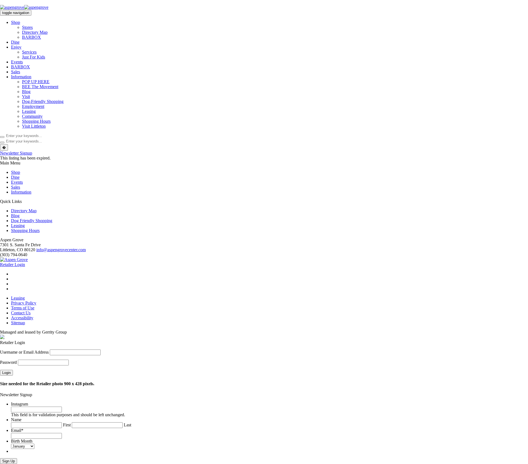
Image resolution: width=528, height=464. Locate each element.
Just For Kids (33, 57)
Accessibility (22, 317)
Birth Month (21, 441)
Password (8, 362)
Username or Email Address (24, 352)
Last (127, 425)
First (67, 425)
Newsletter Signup (16, 153)
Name (16, 419)
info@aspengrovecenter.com (61, 249)
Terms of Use (22, 308)
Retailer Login (12, 264)
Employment (33, 106)
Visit (26, 96)
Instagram (19, 404)
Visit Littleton (34, 126)
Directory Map (35, 32)
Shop (15, 22)
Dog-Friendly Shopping (43, 101)
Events (17, 62)
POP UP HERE (36, 81)
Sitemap (18, 322)
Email (17, 430)
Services (29, 52)
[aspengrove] (24, 7)
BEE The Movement (40, 86)
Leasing (29, 111)
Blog (26, 91)
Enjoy (16, 47)
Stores (27, 27)
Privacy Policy (23, 303)
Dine (15, 42)
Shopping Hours (36, 121)
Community (32, 116)
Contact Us (21, 313)
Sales (15, 71)
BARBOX (31, 37)
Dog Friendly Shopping (31, 220)
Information (21, 76)
